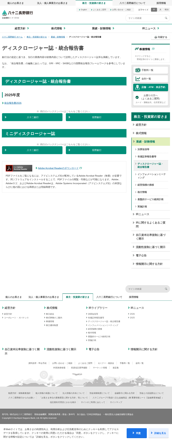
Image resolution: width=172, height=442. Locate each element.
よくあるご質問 (99, 10)
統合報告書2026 (13, 103)
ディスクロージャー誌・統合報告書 (150, 165)
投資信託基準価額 (79, 368)
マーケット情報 (100, 368)
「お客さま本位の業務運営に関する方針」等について (63, 398)
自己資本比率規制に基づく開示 (150, 236)
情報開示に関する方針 (149, 263)
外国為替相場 (59, 368)
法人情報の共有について (73, 393)
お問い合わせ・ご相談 (121, 10)
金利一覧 (146, 78)
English (84, 10)
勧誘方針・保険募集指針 (19, 393)
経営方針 (141, 124)
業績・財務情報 (145, 141)
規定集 (116, 368)
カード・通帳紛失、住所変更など (151, 99)
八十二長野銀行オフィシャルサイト (17, 14)
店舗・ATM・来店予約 (153, 87)
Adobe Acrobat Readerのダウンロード (58, 168)
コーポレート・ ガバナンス (16, 318)
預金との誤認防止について (152, 393)
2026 (132, 314)
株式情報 (141, 133)
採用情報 (161, 3)
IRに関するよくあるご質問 (150, 224)
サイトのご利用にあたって (93, 402)
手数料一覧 (147, 70)
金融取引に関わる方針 (125, 393)
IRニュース (142, 214)
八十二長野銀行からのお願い (21, 398)
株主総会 (50, 314)
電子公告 (141, 255)
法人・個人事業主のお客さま (52, 3)
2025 (132, 318)
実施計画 (142, 206)
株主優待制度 (52, 325)
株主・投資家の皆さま (94, 3)
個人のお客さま (15, 3)
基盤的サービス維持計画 (150, 199)
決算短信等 (143, 149)
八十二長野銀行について (132, 3)
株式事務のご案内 (54, 318)
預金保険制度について (100, 393)
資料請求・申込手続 (37, 363)
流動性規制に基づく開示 (150, 247)
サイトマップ (116, 402)
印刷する (162, 37)
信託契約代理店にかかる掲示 (63, 402)
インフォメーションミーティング (152, 176)
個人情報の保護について (46, 393)
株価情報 (144, 49)
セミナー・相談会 (106, 363)
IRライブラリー (98, 307)
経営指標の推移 (146, 184)
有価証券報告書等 (147, 156)
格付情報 (142, 192)
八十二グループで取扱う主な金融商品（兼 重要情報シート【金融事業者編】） (128, 398)
